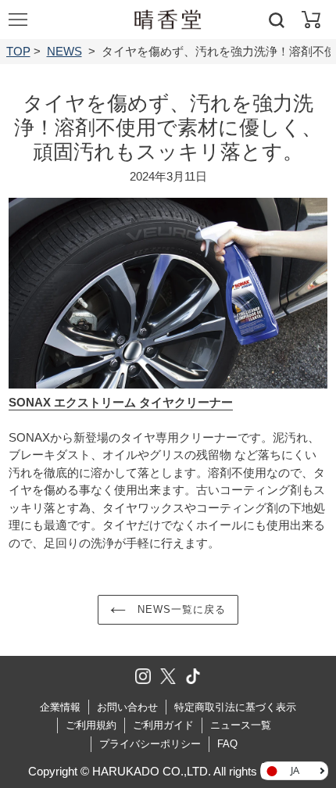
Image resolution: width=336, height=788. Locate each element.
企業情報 (60, 707)
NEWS (64, 51)
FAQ (227, 744)
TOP (18, 51)
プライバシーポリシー (150, 744)
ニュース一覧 (240, 725)
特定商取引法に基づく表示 (235, 707)
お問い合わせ (127, 707)
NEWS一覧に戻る (180, 609)
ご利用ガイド (163, 725)
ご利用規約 (91, 725)
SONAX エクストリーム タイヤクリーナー (121, 402)
